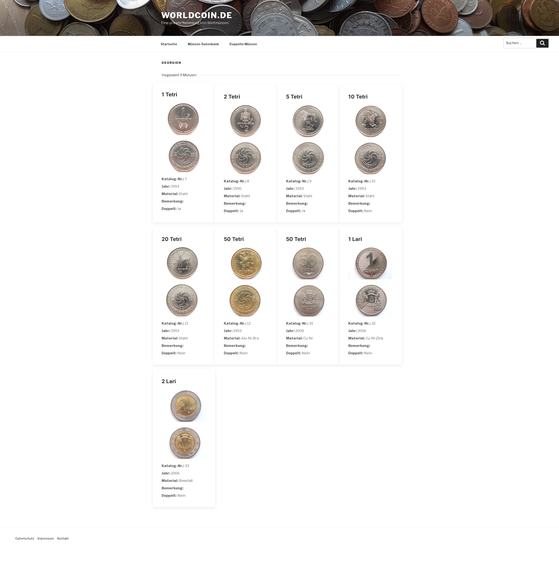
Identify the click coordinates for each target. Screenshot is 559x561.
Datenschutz (24, 538)
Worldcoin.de (197, 15)
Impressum (45, 538)
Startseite (169, 44)
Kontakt (63, 538)
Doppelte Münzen (243, 44)
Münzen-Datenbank (203, 44)
